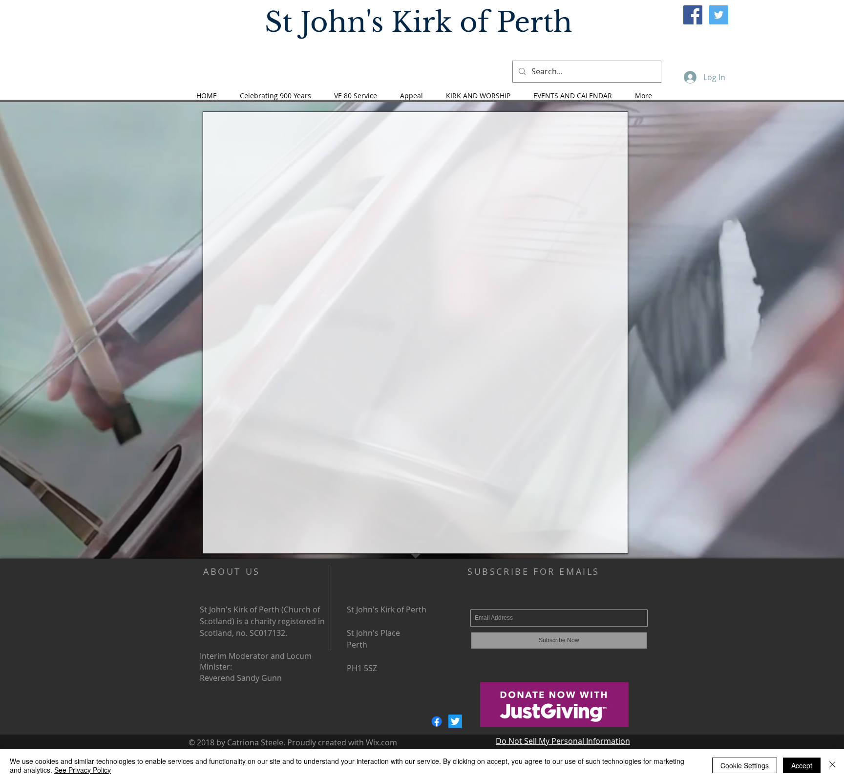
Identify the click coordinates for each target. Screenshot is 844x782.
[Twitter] (455, 721)
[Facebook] (436, 721)
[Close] (832, 765)
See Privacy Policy (82, 770)
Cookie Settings (744, 765)
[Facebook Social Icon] (692, 14)
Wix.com (381, 742)
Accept (801, 765)
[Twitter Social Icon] (718, 14)
